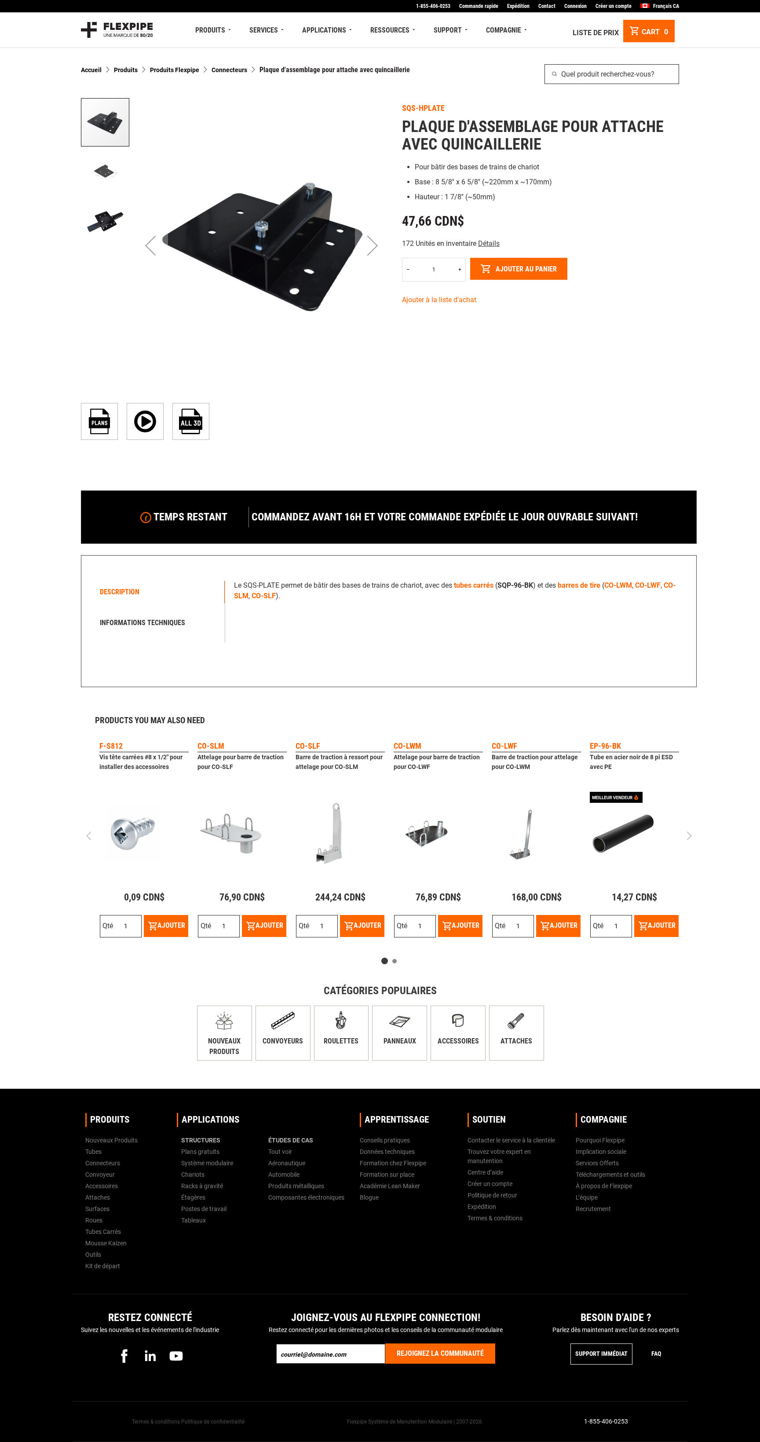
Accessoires (458, 1041)
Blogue (369, 1197)
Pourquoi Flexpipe (600, 1140)
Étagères (193, 1197)
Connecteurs (229, 69)
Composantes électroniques (306, 1197)
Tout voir (280, 1151)
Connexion (575, 6)
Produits (126, 69)
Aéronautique (286, 1163)
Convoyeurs (283, 1041)
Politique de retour (492, 1195)
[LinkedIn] (150, 1355)
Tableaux (193, 1220)
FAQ (656, 1353)
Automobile (284, 1174)
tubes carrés (473, 585)
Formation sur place (387, 1174)
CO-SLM (210, 745)
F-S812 (111, 745)
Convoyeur (100, 1174)
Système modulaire (207, 1163)
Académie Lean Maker (390, 1185)
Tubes (93, 1151)
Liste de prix (596, 33)
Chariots (193, 1174)
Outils (93, 1254)
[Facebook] (124, 1355)
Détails (489, 243)
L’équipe (587, 1197)
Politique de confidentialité (213, 1422)
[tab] (155, 592)
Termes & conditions (495, 1218)
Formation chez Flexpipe (393, 1163)
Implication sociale (601, 1151)
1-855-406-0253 (433, 6)
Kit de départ (102, 1266)
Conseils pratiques (385, 1140)
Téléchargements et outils (610, 1174)
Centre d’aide (485, 1172)
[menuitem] (214, 30)
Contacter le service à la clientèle (511, 1140)
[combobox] (611, 74)
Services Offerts (597, 1163)
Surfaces (97, 1208)
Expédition (518, 6)
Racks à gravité (202, 1185)
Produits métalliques (296, 1185)
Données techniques (387, 1151)
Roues (93, 1220)
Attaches (516, 1041)
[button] (150, 245)
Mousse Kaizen (106, 1243)
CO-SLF (308, 745)
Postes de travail (204, 1208)
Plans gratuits (200, 1151)
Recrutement (593, 1208)
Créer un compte (614, 6)
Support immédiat (601, 1353)
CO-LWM (407, 745)
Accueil (91, 69)
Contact (546, 6)
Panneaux (400, 1041)
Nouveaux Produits (111, 1140)
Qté (107, 926)
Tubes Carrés (103, 1231)
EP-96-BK (605, 745)
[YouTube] (176, 1355)
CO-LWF (504, 745)
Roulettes (341, 1041)
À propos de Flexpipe (604, 1185)
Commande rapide (478, 6)
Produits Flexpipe (174, 69)
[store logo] (117, 30)
